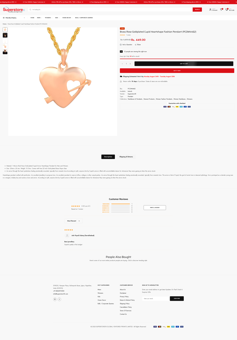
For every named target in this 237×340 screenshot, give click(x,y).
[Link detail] (55, 299)
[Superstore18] (14, 9)
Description (108, 157)
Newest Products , (149, 99)
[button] (122, 35)
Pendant (130, 96)
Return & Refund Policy (127, 300)
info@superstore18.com (60, 294)
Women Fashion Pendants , (164, 99)
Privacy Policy (124, 297)
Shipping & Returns (126, 157)
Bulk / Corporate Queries (106, 304)
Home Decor (102, 300)
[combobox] (115, 9)
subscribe (177, 298)
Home (4, 24)
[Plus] (130, 63)
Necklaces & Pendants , (135, 99)
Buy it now (177, 71)
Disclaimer (123, 293)
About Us (123, 290)
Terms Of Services (125, 311)
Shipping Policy (124, 304)
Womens (100, 293)
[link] (40, 18)
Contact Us (123, 314)
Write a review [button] (154, 207)
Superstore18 (132, 94)
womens (189, 99)
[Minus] (122, 63)
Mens (99, 290)
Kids (99, 297)
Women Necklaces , (180, 99)
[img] (68, 230)
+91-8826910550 (58, 291)
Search (197, 9)
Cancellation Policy (126, 307)
